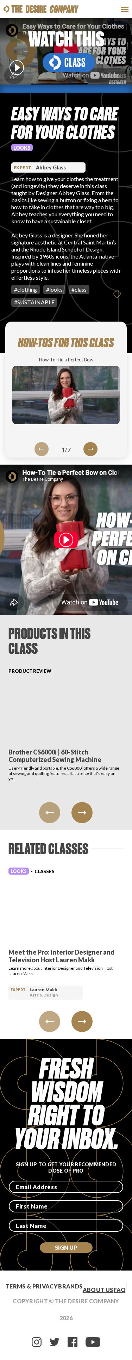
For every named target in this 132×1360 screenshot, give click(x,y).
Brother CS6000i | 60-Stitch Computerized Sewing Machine (54, 756)
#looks (54, 289)
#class (79, 289)
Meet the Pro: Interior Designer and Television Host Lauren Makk (61, 956)
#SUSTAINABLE (34, 302)
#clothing (25, 289)
